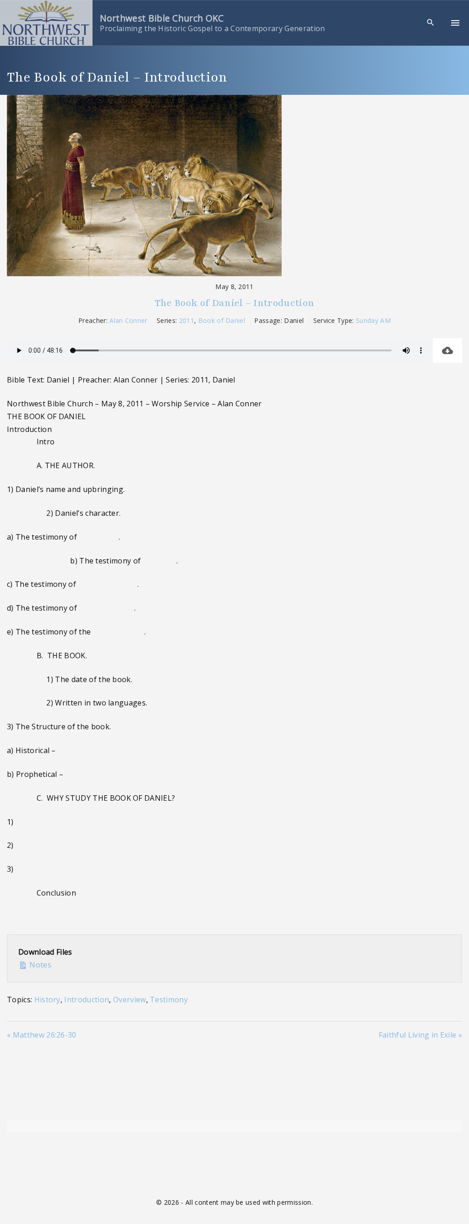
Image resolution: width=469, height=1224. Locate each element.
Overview (129, 999)
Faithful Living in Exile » (420, 1035)
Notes (39, 965)
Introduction (86, 999)
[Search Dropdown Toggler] (431, 22)
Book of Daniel (221, 320)
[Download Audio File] (447, 350)
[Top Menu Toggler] (455, 23)
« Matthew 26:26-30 (41, 1035)
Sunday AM (373, 320)
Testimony (169, 999)
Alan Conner (128, 320)
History (47, 999)
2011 (186, 320)
